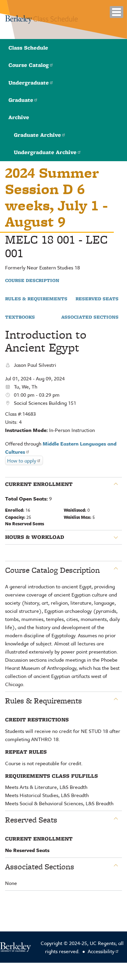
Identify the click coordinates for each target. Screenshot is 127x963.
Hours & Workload (34, 537)
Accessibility (101, 951)
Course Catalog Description (52, 570)
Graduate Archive (37, 134)
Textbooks (20, 317)
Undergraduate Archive (45, 152)
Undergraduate (28, 82)
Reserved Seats (97, 299)
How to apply (21, 460)
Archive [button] (18, 117)
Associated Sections (90, 317)
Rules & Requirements (36, 299)
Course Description (32, 280)
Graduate (20, 99)
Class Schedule (28, 47)
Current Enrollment (38, 484)
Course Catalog (28, 65)
